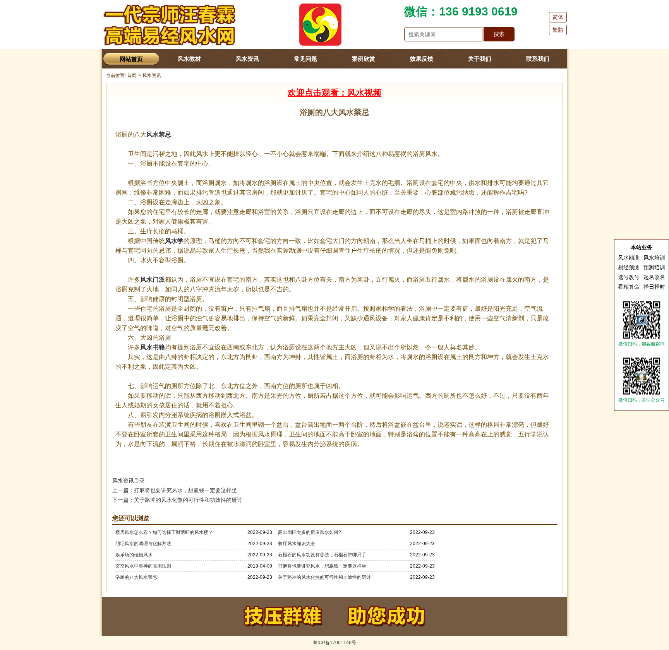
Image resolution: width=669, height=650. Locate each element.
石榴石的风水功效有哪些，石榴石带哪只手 (322, 555)
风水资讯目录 (128, 480)
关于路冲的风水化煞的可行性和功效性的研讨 (324, 577)
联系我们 (537, 58)
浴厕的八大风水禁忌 (136, 577)
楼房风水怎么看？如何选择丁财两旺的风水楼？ (164, 532)
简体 (557, 17)
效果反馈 (421, 58)
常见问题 (305, 58)
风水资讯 (247, 58)
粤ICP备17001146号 (334, 642)
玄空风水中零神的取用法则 (143, 566)
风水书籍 (152, 347)
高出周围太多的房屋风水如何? (309, 532)
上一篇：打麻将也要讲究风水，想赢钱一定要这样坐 (174, 490)
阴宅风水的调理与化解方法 (143, 543)
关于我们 (479, 58)
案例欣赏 (363, 58)
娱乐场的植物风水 (134, 555)
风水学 (174, 241)
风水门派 (152, 279)
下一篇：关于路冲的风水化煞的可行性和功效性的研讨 (177, 500)
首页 (131, 75)
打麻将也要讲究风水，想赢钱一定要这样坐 (322, 566)
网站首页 (131, 59)
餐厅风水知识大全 (296, 543)
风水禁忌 (158, 134)
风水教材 (189, 58)
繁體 (557, 30)
